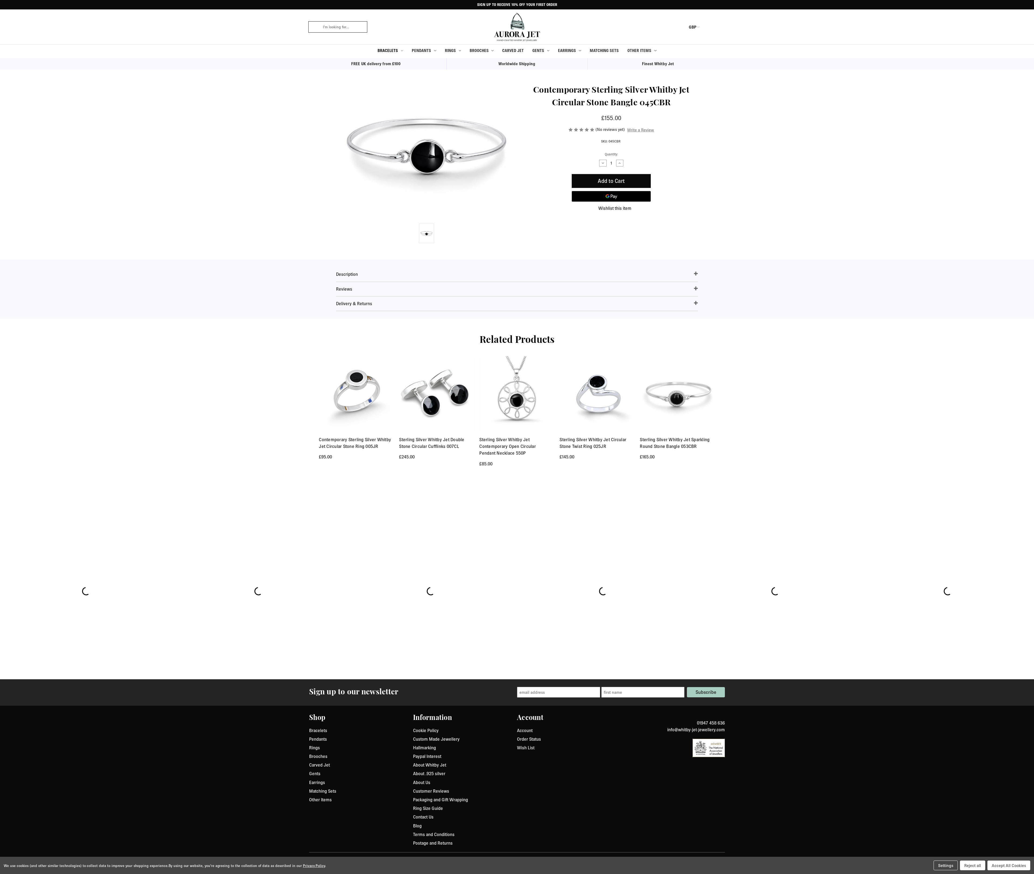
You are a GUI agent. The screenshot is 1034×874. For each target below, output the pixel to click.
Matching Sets (604, 50)
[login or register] (709, 27)
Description (347, 274)
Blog (417, 825)
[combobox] (343, 27)
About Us (421, 782)
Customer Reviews (431, 791)
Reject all (972, 865)
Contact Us (423, 816)
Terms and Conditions (434, 834)
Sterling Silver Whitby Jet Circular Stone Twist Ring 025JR (593, 443)
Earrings (567, 50)
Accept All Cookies (1009, 865)
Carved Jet (513, 50)
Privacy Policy (314, 865)
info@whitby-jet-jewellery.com (696, 729)
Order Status (529, 739)
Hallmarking (424, 747)
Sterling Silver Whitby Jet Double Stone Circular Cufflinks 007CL (431, 443)
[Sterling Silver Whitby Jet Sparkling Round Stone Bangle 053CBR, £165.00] (678, 394)
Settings (945, 865)
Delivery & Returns (354, 303)
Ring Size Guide (428, 808)
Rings (450, 50)
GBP (692, 27)
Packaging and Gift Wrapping (440, 799)
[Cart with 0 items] (722, 27)
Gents (538, 50)
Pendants (421, 50)
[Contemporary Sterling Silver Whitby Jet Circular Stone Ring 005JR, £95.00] (357, 394)
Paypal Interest (427, 756)
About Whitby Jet (429, 764)
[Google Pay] (611, 196)
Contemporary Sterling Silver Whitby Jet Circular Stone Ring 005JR (355, 443)
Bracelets (388, 50)
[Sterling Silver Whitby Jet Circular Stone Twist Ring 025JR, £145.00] (597, 394)
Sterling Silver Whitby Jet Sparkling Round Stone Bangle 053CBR (675, 443)
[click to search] (313, 27)
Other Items (639, 50)
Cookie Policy (426, 730)
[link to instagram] (723, 716)
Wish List (526, 747)
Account (525, 730)
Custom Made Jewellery (436, 739)
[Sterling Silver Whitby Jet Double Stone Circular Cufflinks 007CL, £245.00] (437, 394)
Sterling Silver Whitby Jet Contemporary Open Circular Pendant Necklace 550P (507, 446)
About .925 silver (429, 773)
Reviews (344, 289)
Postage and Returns (433, 843)
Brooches (479, 50)
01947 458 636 (711, 722)
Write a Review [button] (640, 129)
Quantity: (611, 154)
